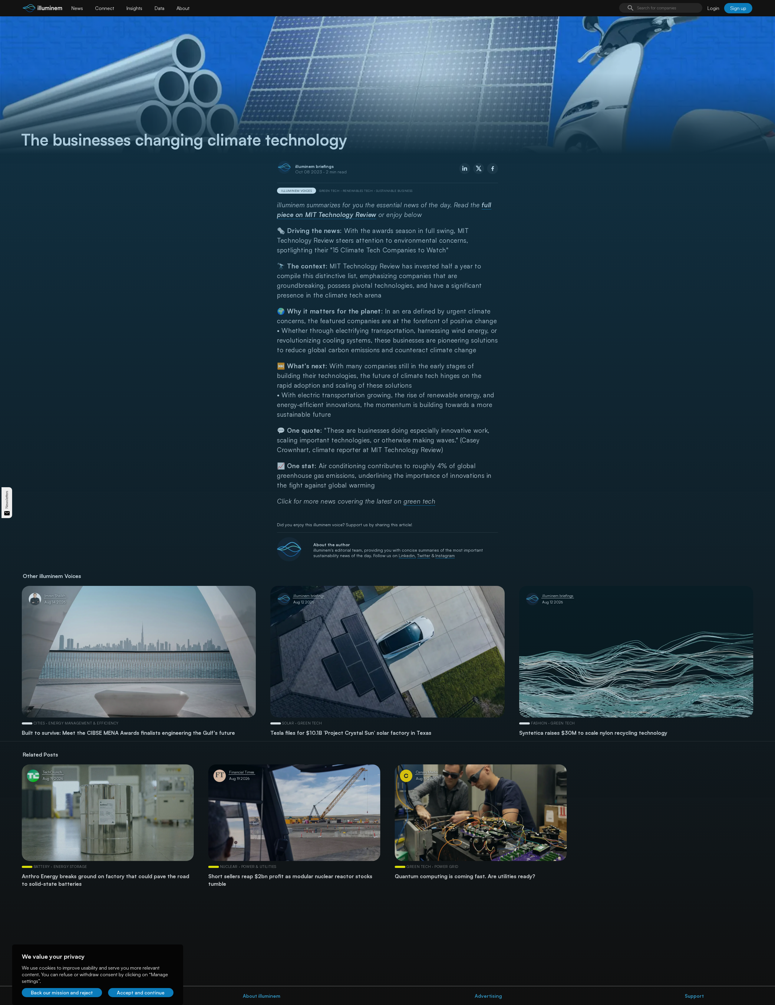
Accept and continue (140, 993)
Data (159, 8)
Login (713, 8)
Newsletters (7, 499)
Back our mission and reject (62, 993)
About (183, 8)
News (77, 8)
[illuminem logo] (42, 9)
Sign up (738, 8)
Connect (104, 8)
